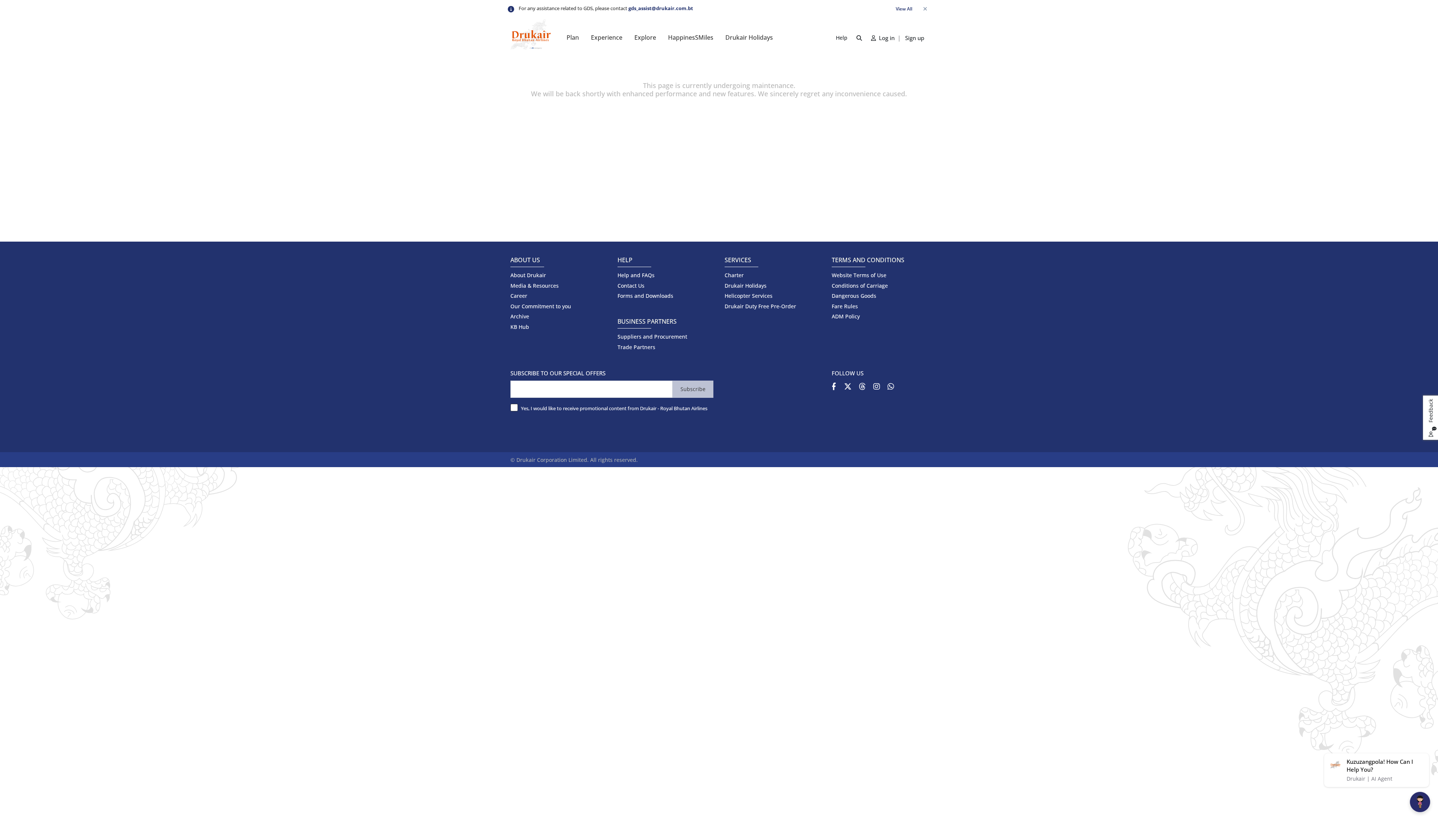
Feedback (1430, 411)
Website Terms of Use (859, 275)
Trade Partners (636, 347)
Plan (573, 37)
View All (904, 9)
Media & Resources (534, 285)
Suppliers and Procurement (652, 336)
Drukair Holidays (749, 37)
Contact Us (631, 285)
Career (518, 295)
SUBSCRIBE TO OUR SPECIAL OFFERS (558, 373)
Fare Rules (845, 306)
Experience (606, 37)
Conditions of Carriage (860, 285)
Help (841, 37)
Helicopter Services (749, 295)
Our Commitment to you (540, 306)
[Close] (925, 9)
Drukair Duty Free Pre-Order (760, 306)
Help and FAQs (636, 275)
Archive (519, 316)
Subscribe (693, 389)
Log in (886, 38)
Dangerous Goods (854, 295)
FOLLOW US (848, 373)
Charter (734, 275)
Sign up (914, 38)
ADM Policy (846, 316)
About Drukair (528, 275)
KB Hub (519, 326)
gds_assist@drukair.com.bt (660, 8)
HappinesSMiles (690, 37)
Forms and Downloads (645, 295)
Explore (645, 37)
